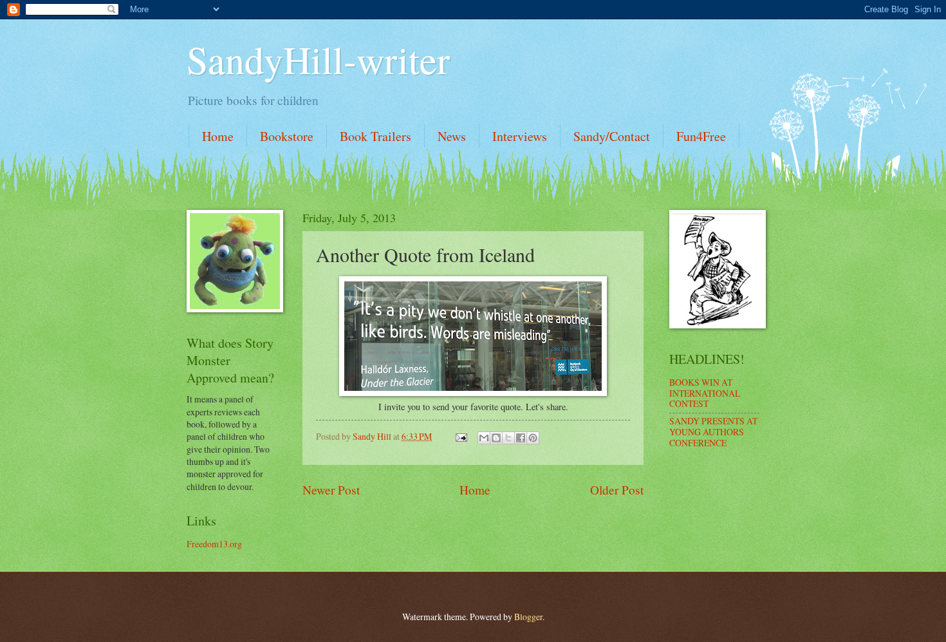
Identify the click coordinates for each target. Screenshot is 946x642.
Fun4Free (701, 136)
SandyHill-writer (318, 59)
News (452, 136)
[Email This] (484, 437)
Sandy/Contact (611, 136)
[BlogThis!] (496, 437)
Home (218, 136)
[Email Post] (461, 436)
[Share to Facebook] (520, 437)
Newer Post (331, 490)
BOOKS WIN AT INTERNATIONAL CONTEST (704, 393)
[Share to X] (508, 437)
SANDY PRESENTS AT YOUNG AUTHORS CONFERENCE (713, 431)
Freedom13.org (214, 544)
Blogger (528, 616)
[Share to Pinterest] (532, 437)
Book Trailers (375, 136)
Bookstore (286, 136)
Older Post (617, 490)
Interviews (519, 136)
